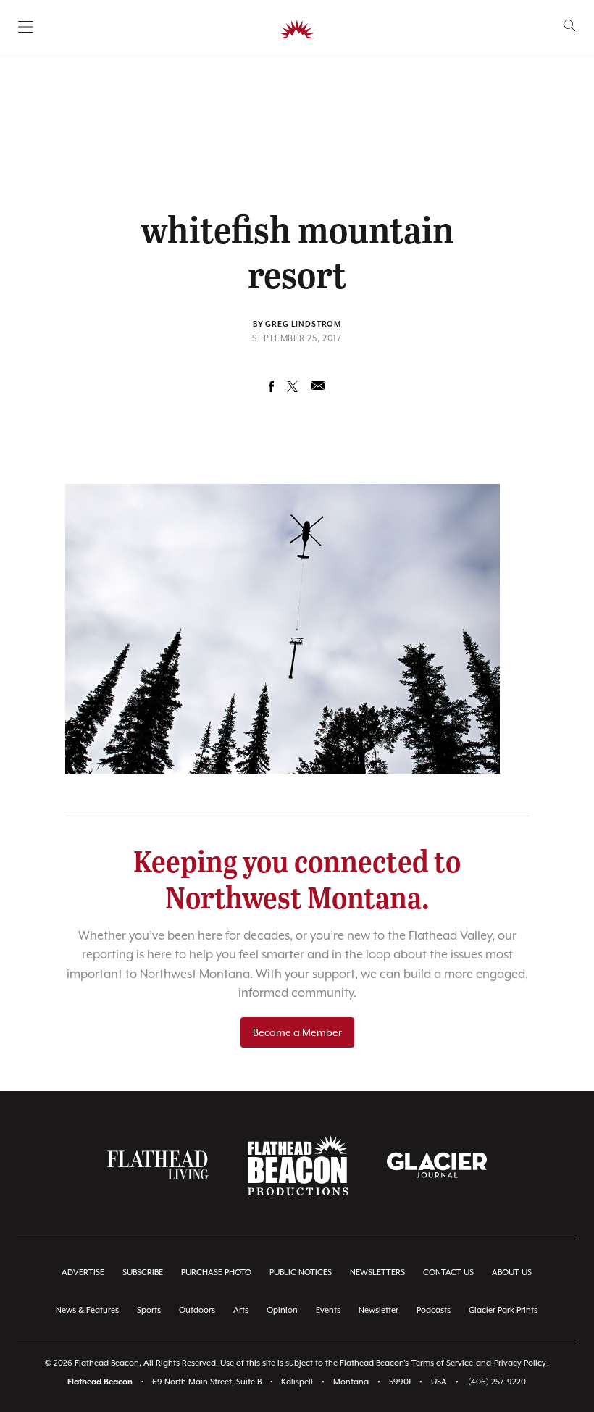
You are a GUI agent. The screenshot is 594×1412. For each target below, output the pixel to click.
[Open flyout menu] (26, 26)
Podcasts (434, 1310)
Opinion (282, 1310)
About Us (512, 1272)
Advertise (83, 1272)
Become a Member (297, 1032)
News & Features (87, 1310)
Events (328, 1310)
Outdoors (197, 1310)
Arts (240, 1310)
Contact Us (448, 1272)
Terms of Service (442, 1363)
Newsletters (377, 1272)
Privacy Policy (520, 1363)
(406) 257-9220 (497, 1382)
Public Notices (300, 1272)
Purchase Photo (216, 1272)
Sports (149, 1310)
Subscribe (142, 1272)
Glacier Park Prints (503, 1310)
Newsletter (378, 1310)
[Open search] (569, 25)
